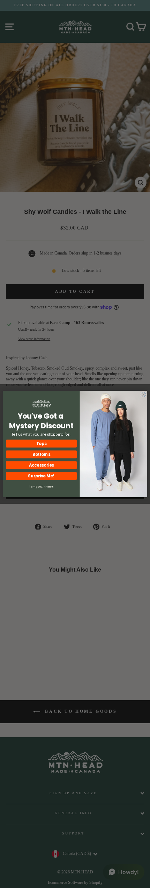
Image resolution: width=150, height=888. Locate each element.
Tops (41, 443)
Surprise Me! (41, 476)
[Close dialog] (143, 394)
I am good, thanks (41, 486)
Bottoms (41, 454)
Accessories (41, 465)
